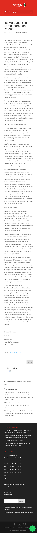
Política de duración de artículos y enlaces (19, 512)
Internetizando (8, 487)
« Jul (5, 478)
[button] (32, 528)
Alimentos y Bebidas (20, 32)
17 (5, 470)
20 (13, 470)
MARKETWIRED (15, 352)
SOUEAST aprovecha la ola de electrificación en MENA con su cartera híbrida (17, 443)
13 (13, 467)
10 (5, 467)
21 (16, 470)
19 (10, 470)
